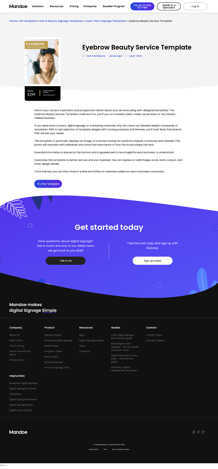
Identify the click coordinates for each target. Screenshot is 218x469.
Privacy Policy (93, 449)
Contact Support (155, 340)
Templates (15, 394)
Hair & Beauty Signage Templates (61, 21)
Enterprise (90, 6)
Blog (81, 335)
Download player (54, 362)
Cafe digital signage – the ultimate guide (123, 336)
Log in (195, 6)
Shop (82, 345)
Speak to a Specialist (169, 6)
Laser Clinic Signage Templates (106, 21)
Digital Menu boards (20, 410)
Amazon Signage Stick (57, 367)
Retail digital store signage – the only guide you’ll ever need (125, 347)
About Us (14, 335)
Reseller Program (114, 6)
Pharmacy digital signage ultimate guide (124, 369)
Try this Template (48, 184)
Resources (56, 6)
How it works (51, 356)
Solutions (38, 6)
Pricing (74, 6)
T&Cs (105, 449)
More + (4, 465)
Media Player (52, 345)
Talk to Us (66, 260)
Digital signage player (21, 404)
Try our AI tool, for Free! (142, 6)
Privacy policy (17, 359)
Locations (84, 351)
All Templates (28, 21)
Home (13, 21)
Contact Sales (154, 335)
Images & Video (53, 351)
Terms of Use (16, 345)
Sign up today (152, 260)
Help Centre (16, 340)
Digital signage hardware (23, 399)
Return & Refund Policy (120, 449)
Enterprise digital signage (58, 340)
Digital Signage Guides (91, 340)
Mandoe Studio (53, 335)
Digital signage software (22, 388)
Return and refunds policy (20, 353)
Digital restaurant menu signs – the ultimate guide (124, 358)
